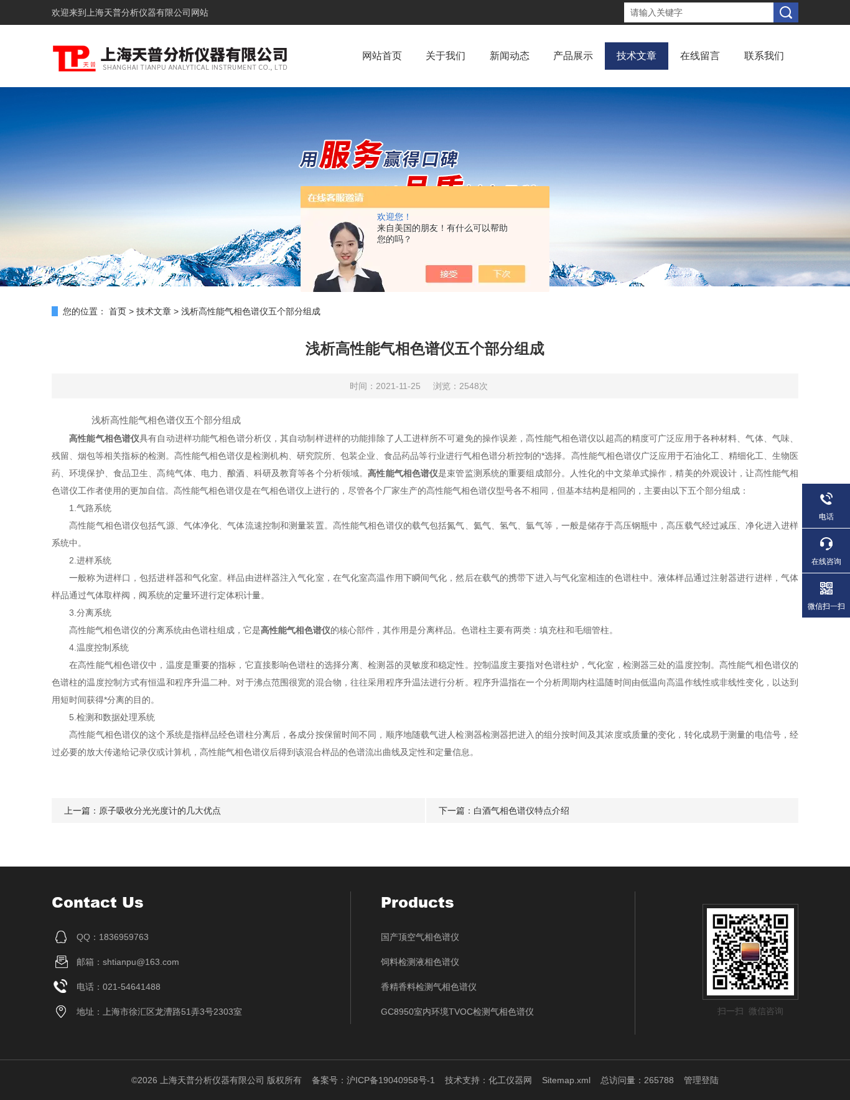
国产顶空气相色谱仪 (420, 937)
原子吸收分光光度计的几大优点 (160, 811)
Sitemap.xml (566, 1080)
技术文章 (636, 55)
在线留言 (700, 55)
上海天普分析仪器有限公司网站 (147, 12)
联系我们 (764, 55)
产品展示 (573, 55)
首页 (117, 311)
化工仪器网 (510, 1080)
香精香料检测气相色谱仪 (429, 987)
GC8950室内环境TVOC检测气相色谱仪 (457, 1012)
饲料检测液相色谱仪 (420, 962)
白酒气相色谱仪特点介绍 (521, 811)
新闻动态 (510, 55)
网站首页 (382, 55)
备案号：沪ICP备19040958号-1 (373, 1080)
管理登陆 (701, 1080)
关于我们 (445, 55)
